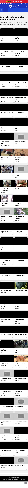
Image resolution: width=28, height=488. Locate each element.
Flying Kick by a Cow (20, 141)
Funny (20, 10)
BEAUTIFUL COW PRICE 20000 (6, 451)
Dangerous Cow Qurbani (19, 37)
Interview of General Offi (6, 217)
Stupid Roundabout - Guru (6, 142)
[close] (27, 1)
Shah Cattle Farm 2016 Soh (21, 291)
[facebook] (21, 3)
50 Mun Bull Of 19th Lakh (20, 127)
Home (1, 14)
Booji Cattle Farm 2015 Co (21, 67)
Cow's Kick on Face (6, 290)
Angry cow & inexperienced (4, 189)
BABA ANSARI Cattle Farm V (20, 305)
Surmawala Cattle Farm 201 (20, 52)
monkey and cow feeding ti (19, 158)
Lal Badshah (18, 246)
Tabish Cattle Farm (20, 450)
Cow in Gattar (4, 203)
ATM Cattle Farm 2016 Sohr (21, 466)
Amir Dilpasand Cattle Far (21, 83)
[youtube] (25, 3)
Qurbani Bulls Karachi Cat (6, 127)
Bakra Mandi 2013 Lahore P (19, 436)
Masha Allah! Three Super (20, 349)
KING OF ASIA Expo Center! (5, 276)
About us (5, 479)
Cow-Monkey (4, 157)
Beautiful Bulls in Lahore (19, 392)
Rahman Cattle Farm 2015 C (6, 83)
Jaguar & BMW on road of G (5, 261)
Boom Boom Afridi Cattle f (19, 276)
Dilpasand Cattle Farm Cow (7, 98)
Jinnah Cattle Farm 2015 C (6, 67)
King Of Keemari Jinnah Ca (19, 113)
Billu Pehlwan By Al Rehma (19, 364)
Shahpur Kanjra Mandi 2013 (7, 407)
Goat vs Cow (18, 189)
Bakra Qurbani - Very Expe (6, 421)
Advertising (15, 479)
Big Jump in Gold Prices (14, 1)
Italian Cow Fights (5, 319)
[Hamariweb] (14, 6)
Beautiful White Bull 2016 (20, 407)
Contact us (10, 479)
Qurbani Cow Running (20, 378)
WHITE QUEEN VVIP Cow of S (21, 335)
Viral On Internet (12, 10)
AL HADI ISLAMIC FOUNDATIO (5, 364)
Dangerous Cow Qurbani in (5, 349)
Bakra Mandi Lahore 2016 (6, 436)
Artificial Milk (18, 203)
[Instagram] (23, 3)
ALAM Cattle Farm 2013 (7, 465)
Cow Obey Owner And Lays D (7, 113)
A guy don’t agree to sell (6, 232)
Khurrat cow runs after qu (19, 174)
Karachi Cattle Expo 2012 (6, 246)
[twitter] (27, 3)
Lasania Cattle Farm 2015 (20, 98)
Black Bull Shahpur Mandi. (6, 392)
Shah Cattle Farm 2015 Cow (7, 52)
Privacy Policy (22, 479)
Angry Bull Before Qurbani (19, 320)
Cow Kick (3, 174)
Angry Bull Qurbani (6, 378)
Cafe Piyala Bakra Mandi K (5, 305)
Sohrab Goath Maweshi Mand (19, 232)
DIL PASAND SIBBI (19, 261)
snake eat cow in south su (19, 217)
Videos (5, 10)
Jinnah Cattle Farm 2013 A (6, 37)
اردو (26, 6)
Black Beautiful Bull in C (21, 421)
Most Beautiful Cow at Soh (7, 335)
